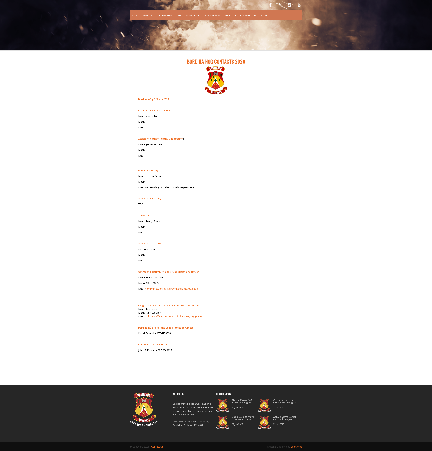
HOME (135, 15)
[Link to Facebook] (270, 5)
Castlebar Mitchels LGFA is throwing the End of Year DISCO (285, 402)
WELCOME (148, 15)
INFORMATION (248, 15)
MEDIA (263, 15)
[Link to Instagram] (289, 5)
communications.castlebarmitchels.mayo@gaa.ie (171, 288)
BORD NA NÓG (212, 15)
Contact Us (157, 446)
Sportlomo (296, 446)
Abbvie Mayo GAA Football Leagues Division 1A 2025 (242, 402)
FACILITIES (230, 15)
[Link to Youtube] (299, 5)
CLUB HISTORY (166, 15)
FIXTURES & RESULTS (189, 15)
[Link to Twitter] (280, 5)
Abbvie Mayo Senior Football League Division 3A (284, 419)
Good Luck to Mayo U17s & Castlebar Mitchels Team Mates (244, 419)
